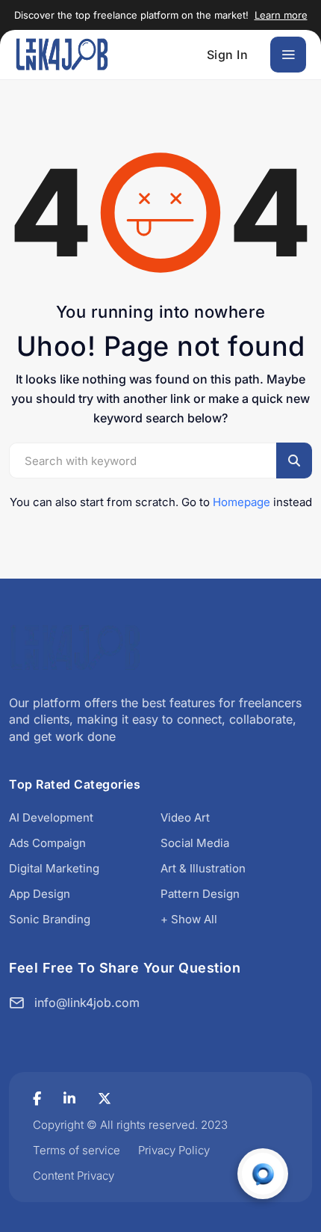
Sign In (228, 54)
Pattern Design (200, 894)
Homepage (241, 502)
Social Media (194, 843)
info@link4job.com (87, 1002)
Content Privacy (73, 1175)
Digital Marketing (54, 868)
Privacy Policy (174, 1150)
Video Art (185, 817)
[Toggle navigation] (288, 55)
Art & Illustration (203, 868)
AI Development (51, 817)
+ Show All (188, 919)
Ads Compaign (47, 843)
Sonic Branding (49, 919)
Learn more (281, 15)
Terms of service (76, 1150)
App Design (39, 894)
